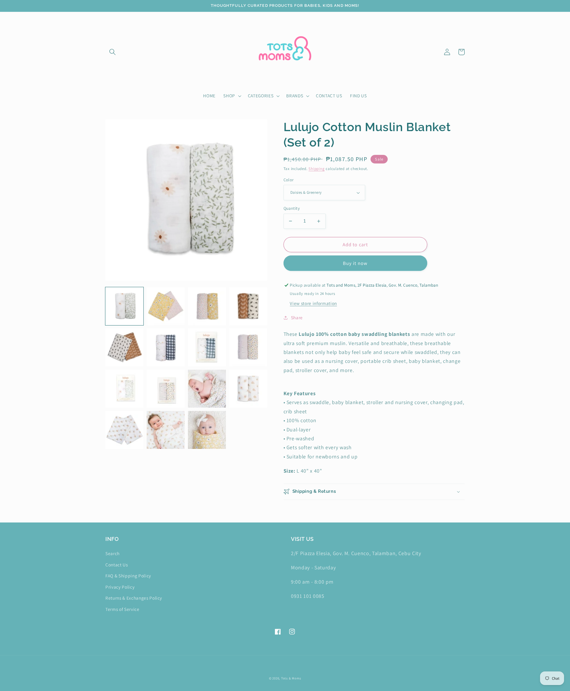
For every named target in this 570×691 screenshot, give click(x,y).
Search (112, 553)
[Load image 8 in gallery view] (248, 347)
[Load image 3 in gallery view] (207, 306)
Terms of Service (122, 609)
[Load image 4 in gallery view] (248, 306)
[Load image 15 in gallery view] (207, 430)
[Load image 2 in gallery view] (166, 306)
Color (289, 179)
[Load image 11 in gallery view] (207, 389)
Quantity (292, 208)
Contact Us (116, 565)
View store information (313, 303)
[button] (112, 52)
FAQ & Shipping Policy (128, 576)
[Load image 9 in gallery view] (124, 389)
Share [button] (297, 317)
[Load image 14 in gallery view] (166, 430)
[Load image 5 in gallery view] (124, 347)
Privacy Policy (119, 587)
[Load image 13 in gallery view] (124, 430)
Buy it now (355, 263)
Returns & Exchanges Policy (133, 598)
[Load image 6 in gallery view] (166, 347)
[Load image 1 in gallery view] (124, 306)
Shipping (316, 168)
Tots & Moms (291, 678)
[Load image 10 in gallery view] (166, 389)
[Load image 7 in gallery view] (207, 347)
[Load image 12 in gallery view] (248, 389)
